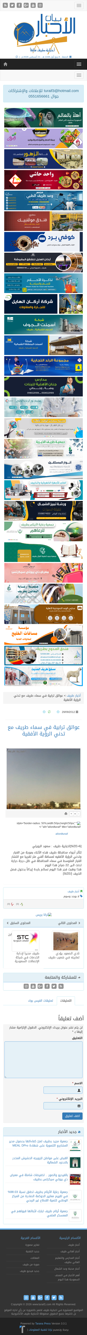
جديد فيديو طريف (29, 1271)
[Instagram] (40, 5)
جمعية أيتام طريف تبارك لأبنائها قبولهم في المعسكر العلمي (39, 1213)
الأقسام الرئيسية (70, 1238)
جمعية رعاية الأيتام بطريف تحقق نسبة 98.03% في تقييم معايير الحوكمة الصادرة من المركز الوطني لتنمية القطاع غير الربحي (38, 1196)
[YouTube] (33, 5)
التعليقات (66, 1001)
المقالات (34, 1258)
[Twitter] (12, 5)
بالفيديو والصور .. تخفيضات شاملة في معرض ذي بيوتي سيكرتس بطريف (39, 1177)
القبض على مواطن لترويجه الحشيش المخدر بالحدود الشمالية (40, 1160)
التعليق (77, 1038)
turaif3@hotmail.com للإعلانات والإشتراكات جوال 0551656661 (43, 93)
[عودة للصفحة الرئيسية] (43, 34)
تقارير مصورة (32, 1245)
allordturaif (62, 834)
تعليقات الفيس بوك (40, 1001)
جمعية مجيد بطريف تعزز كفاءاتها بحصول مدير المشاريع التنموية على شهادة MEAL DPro (38, 1143)
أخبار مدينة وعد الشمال (67, 1268)
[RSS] (5, 5)
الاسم (77, 1083)
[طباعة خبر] (66, 813)
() (8, 904)
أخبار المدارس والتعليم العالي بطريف (67, 1260)
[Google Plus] (26, 5)
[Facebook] (19, 5)
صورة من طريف (31, 1264)
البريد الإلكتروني (70, 1099)
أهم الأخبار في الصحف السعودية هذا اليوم (67, 1277)
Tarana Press (43, 1323)
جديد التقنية (32, 1251)
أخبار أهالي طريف (70, 1251)
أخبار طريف (74, 696)
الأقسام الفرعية (30, 1238)
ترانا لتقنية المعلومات (40, 1329)
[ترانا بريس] (22, 1329)
